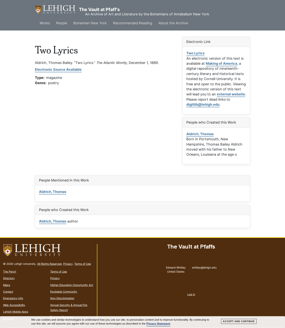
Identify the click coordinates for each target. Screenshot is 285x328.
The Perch (9, 271)
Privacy (68, 264)
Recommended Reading (132, 23)
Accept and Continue (239, 321)
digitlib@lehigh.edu (202, 104)
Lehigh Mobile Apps (15, 311)
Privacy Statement (158, 323)
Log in (191, 294)
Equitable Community (63, 291)
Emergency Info (13, 298)
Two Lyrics (195, 53)
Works (45, 23)
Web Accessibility (14, 305)
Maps (6, 285)
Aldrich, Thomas (200, 134)
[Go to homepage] (48, 250)
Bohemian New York (90, 23)
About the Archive (173, 23)
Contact (8, 291)
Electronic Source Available (58, 69)
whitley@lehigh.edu (204, 266)
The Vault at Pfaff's (57, 9)
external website (231, 94)
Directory (9, 278)
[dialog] (142, 322)
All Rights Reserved (49, 264)
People (61, 23)
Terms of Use (82, 264)
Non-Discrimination (62, 298)
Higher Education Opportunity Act (71, 285)
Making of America (221, 63)
